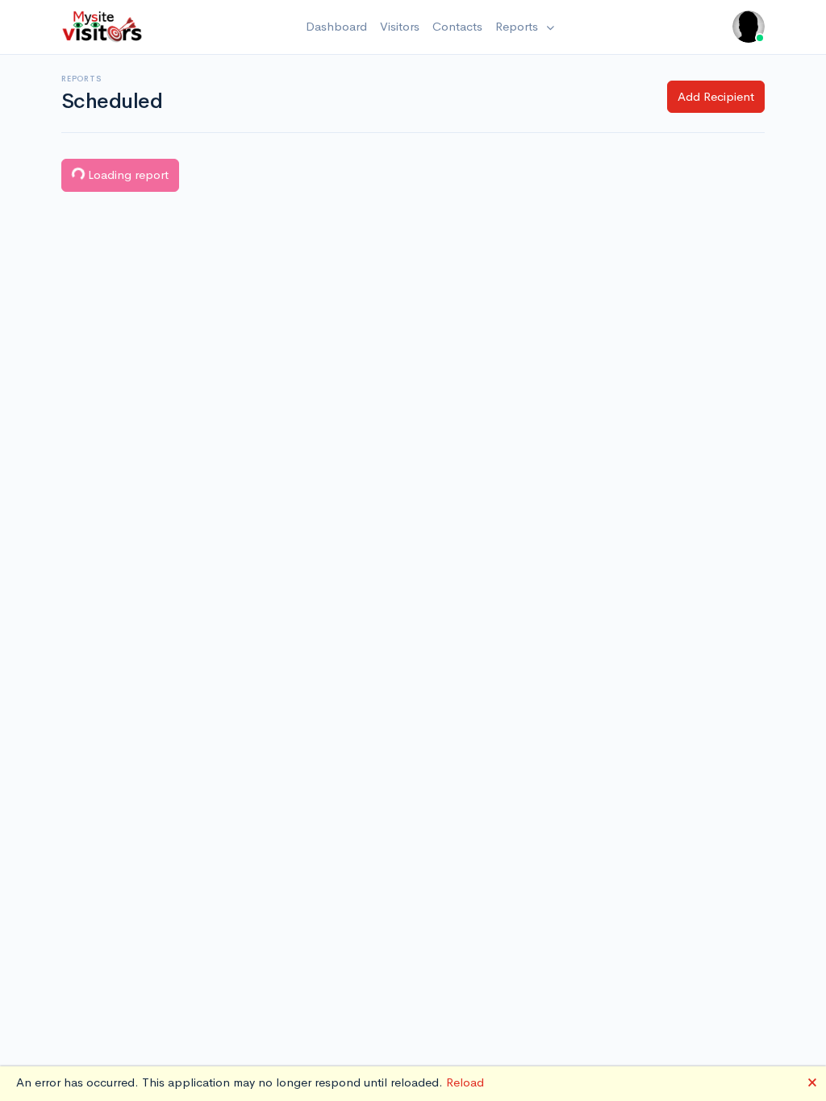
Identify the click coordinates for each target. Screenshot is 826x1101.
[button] (748, 26)
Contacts (457, 26)
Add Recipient (716, 96)
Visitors (399, 26)
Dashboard (336, 26)
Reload (465, 1082)
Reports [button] (518, 26)
